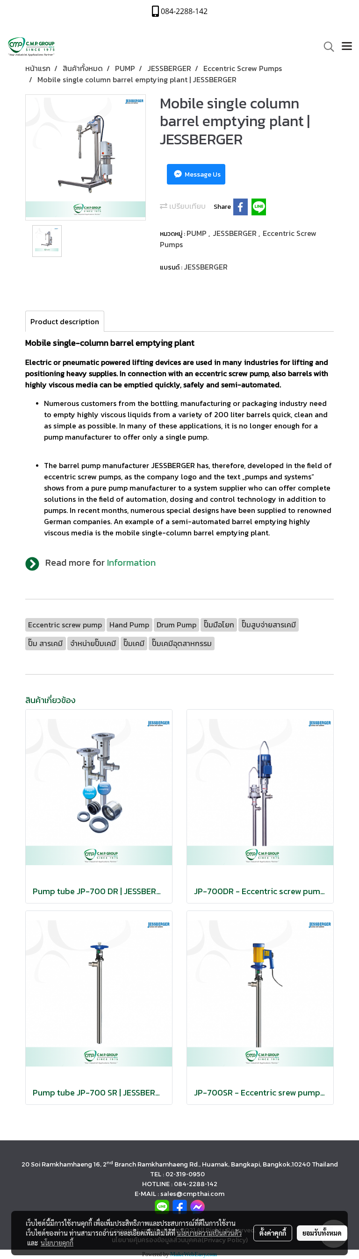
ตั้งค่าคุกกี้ (272, 1233)
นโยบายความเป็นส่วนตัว (209, 1233)
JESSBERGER (235, 233)
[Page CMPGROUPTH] (180, 1206)
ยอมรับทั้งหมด (322, 1233)
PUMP (197, 233)
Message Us (202, 174)
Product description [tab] (64, 321)
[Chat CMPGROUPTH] (197, 1206)
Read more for (100, 562)
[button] (325, 47)
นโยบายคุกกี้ (57, 1242)
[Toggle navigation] (347, 46)
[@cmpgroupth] (162, 1206)
